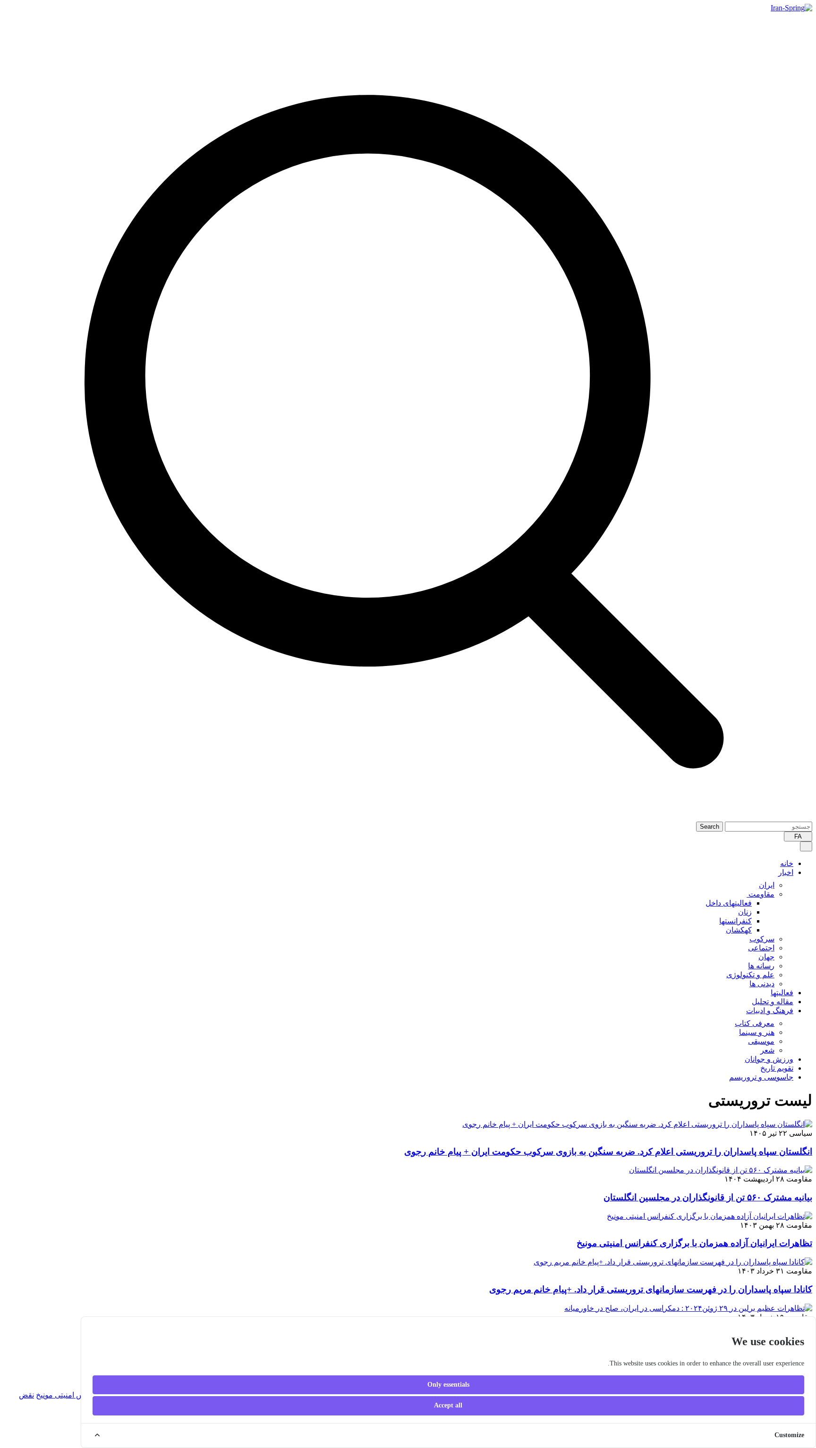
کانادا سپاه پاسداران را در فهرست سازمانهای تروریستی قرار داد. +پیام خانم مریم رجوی (650, 1289)
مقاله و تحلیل (772, 1002)
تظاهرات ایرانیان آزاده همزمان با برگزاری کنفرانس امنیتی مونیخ (694, 1243)
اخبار (785, 872)
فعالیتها (782, 993)
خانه (786, 863)
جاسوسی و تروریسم (761, 1077)
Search (709, 826)
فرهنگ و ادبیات (769, 1011)
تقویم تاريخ (776, 1068)
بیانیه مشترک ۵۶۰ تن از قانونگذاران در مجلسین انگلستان (708, 1197)
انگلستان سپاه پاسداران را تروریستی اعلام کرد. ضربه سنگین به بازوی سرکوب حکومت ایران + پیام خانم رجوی (608, 1152)
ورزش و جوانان (769, 1059)
